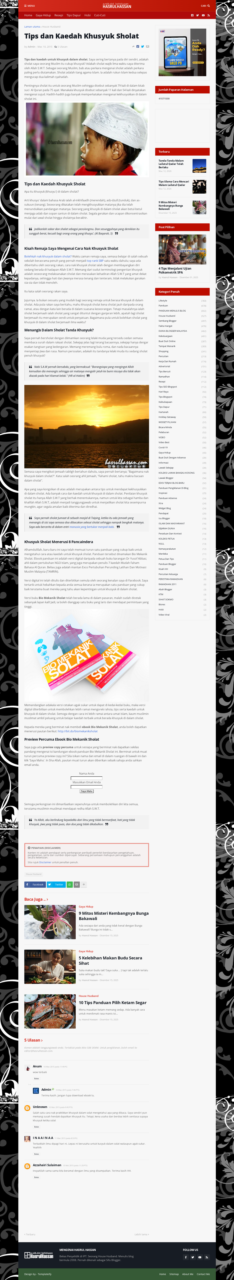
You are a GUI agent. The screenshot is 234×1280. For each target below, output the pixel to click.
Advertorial (182, 366)
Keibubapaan (182, 402)
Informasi (182, 462)
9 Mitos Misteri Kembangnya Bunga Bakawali (114, 915)
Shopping (182, 351)
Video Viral (182, 614)
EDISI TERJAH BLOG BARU (182, 483)
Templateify (44, 1274)
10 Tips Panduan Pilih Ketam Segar (113, 1002)
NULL (182, 543)
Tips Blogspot (182, 396)
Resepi (58, 15)
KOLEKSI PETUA (182, 538)
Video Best (182, 442)
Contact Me (203, 1274)
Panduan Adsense (182, 498)
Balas (36, 1078)
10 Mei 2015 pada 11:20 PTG (75, 1165)
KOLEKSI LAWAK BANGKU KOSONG (182, 472)
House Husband (51, 26)
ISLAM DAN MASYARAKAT (182, 523)
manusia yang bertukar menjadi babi (92, 527)
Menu (31, 5)
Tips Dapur (74, 15)
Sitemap (174, 1274)
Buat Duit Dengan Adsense (182, 457)
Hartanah (182, 412)
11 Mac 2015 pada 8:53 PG (66, 1138)
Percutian (182, 356)
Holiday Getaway (182, 417)
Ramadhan (182, 376)
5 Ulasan (62, 46)
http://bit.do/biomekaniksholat (78, 731)
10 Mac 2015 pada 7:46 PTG (67, 1090)
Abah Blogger (182, 589)
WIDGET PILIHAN (182, 422)
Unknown (40, 1107)
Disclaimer (45, 862)
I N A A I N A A (43, 1138)
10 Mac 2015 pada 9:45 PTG (61, 1107)
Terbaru (30, 1234)
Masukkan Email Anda (87, 782)
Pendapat (182, 513)
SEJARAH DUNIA (182, 528)
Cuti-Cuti (99, 15)
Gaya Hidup (43, 15)
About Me (187, 1274)
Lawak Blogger (182, 478)
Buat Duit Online (182, 341)
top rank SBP (95, 261)
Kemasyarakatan (182, 548)
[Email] (147, 46)
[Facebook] (138, 46)
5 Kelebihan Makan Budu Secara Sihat (110, 960)
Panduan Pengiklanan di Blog (182, 488)
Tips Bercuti (182, 371)
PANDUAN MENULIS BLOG (182, 310)
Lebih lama (141, 1234)
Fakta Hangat (182, 326)
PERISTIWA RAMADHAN (182, 579)
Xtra (182, 503)
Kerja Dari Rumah (182, 361)
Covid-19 (182, 447)
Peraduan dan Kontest (182, 533)
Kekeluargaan (182, 336)
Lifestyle (182, 300)
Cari (203, 5)
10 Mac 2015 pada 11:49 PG (55, 1066)
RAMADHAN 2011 (182, 584)
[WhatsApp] (70, 885)
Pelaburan (182, 432)
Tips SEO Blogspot (182, 386)
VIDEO (182, 437)
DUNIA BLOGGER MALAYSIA (182, 331)
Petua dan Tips (182, 559)
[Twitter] (142, 46)
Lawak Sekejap (182, 467)
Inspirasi (182, 493)
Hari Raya (182, 391)
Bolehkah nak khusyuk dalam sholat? (48, 256)
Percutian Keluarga (182, 574)
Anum (37, 1066)
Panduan (182, 305)
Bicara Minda (182, 427)
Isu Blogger (182, 518)
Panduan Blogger (182, 564)
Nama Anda (86, 773)
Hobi (87, 15)
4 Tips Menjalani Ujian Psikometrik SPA (175, 270)
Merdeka (182, 553)
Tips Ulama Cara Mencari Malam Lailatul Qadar (174, 183)
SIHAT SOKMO (182, 599)
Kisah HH (182, 569)
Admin (46, 1089)
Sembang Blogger (182, 320)
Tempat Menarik (182, 346)
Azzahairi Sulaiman (47, 1165)
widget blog (182, 508)
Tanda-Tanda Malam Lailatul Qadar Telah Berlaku (171, 164)
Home (28, 15)
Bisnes (182, 604)
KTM (182, 594)
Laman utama (32, 26)
